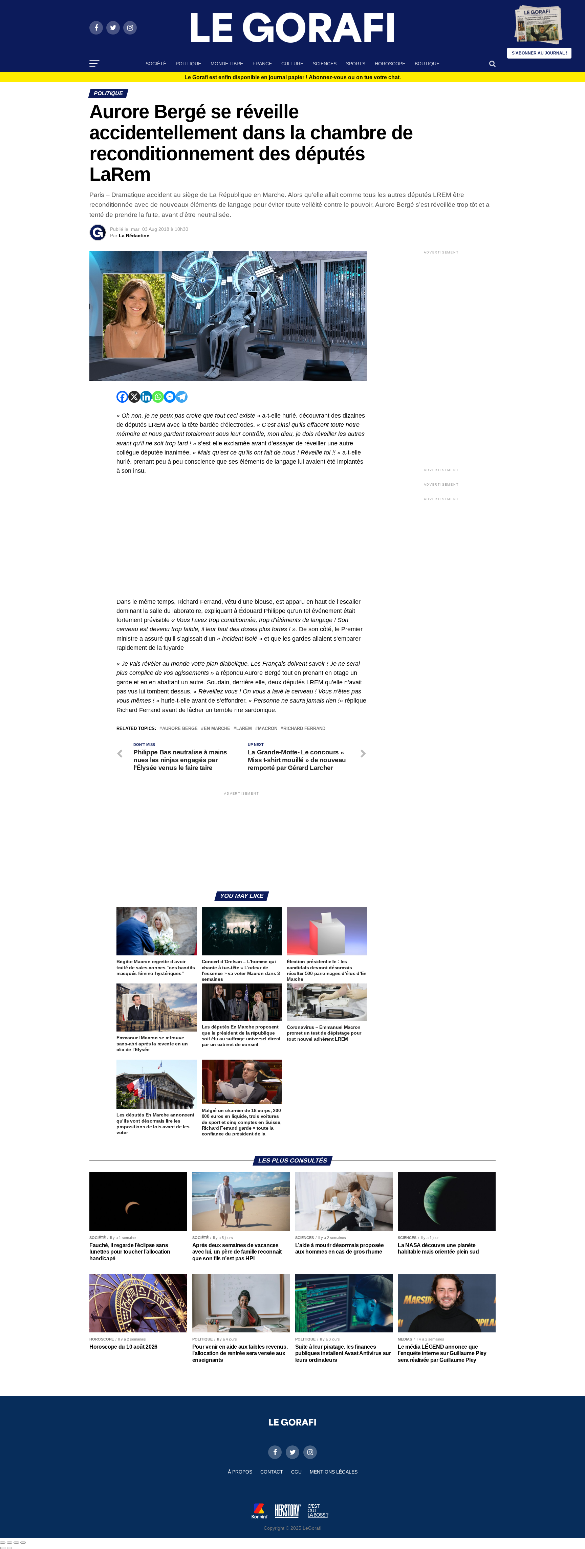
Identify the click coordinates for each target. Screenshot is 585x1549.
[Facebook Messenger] (170, 397)
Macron (267, 729)
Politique (188, 63)
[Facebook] (122, 397)
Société (156, 63)
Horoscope (390, 63)
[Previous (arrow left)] (2, 1548)
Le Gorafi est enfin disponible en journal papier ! (293, 77)
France (262, 63)
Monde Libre (227, 63)
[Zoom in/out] (23, 1543)
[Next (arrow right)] (9, 1548)
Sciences (325, 63)
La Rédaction (134, 235)
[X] (134, 397)
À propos (240, 1472)
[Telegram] (182, 397)
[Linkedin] (146, 397)
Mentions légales (334, 1472)
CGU (296, 1472)
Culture (292, 63)
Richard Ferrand (304, 729)
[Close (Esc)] (2, 1543)
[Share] (9, 1543)
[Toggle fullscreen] (16, 1543)
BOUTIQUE (427, 63)
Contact (271, 1472)
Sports (355, 63)
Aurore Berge (180, 729)
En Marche (217, 729)
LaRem (244, 729)
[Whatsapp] (158, 397)
